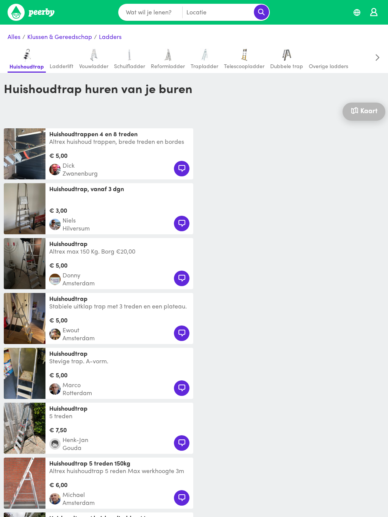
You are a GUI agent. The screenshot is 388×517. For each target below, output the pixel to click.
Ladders (110, 37)
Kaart (368, 110)
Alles (14, 37)
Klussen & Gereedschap (59, 37)
